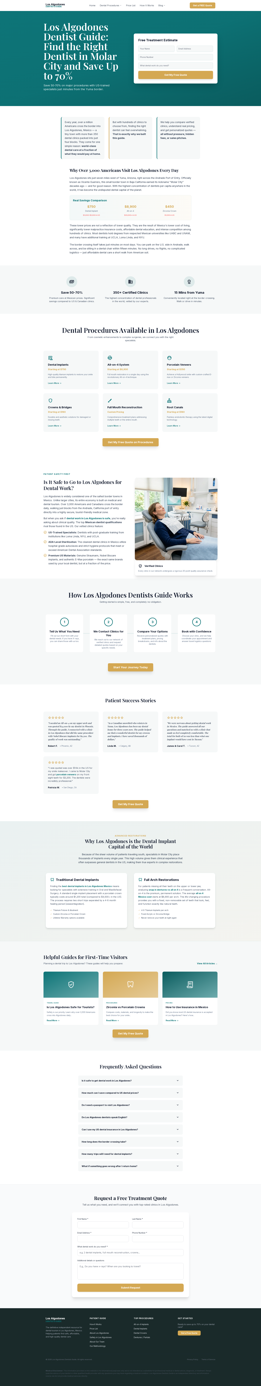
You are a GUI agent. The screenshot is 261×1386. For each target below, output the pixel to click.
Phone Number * (139, 1233)
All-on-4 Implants (141, 1324)
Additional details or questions (90, 1260)
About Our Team (97, 1342)
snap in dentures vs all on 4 (163, 889)
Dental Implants (140, 1328)
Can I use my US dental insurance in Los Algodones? (130, 1129)
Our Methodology (98, 1346)
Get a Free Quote (189, 1333)
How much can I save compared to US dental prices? (130, 1093)
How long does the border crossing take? (130, 1142)
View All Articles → (207, 963)
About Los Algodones (99, 1333)
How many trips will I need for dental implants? (130, 1154)
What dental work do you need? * (92, 1246)
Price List (130, 5)
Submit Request (130, 1287)
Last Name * (137, 1219)
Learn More (55, 383)
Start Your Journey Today (130, 667)
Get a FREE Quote (202, 5)
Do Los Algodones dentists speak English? (130, 1117)
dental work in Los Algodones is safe (88, 518)
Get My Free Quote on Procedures (130, 442)
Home (92, 5)
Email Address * (84, 1233)
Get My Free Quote (175, 74)
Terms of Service (208, 1359)
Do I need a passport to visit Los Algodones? (130, 1105)
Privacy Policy (192, 1359)
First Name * (82, 1219)
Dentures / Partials (142, 1337)
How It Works (147, 5)
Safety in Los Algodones (101, 1337)
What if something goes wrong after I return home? (130, 1166)
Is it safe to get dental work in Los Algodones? (130, 1081)
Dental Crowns (140, 1333)
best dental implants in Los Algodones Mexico (87, 886)
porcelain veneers (66, 774)
